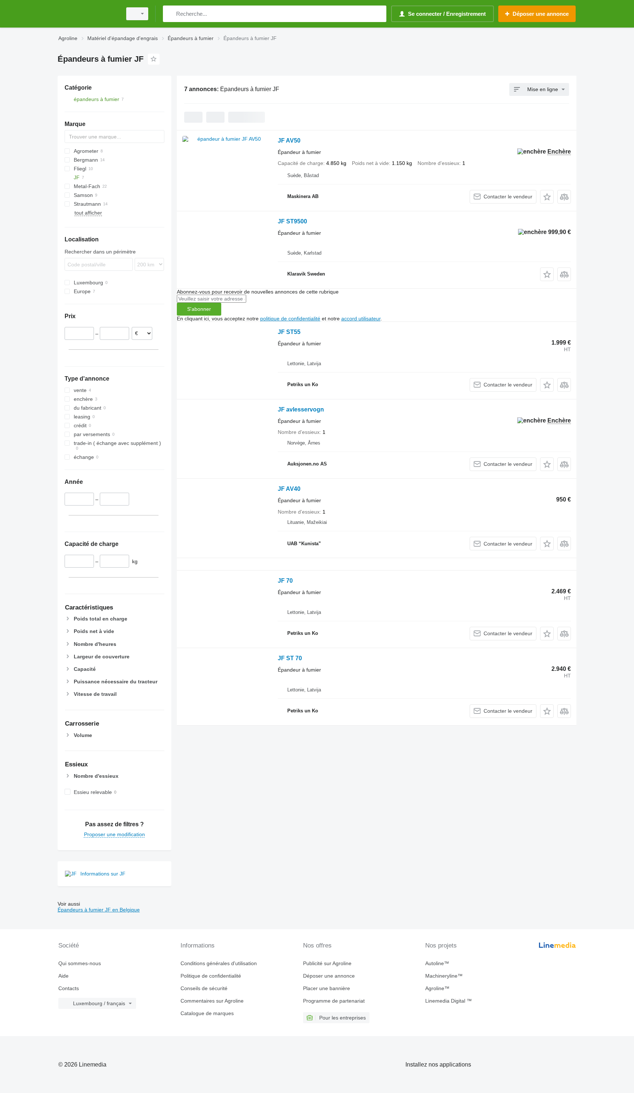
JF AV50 (289, 140)
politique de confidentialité (290, 318)
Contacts (68, 988)
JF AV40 (289, 489)
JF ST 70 (290, 658)
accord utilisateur (360, 318)
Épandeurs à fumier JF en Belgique (99, 910)
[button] (547, 197)
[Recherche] (170, 13)
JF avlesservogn (301, 409)
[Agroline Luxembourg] (87, 14)
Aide (63, 976)
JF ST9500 (292, 221)
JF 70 (285, 581)
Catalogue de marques (207, 1013)
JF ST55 (289, 332)
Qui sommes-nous (79, 963)
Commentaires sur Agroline (212, 1001)
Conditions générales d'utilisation (219, 963)
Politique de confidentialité (211, 976)
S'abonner (199, 309)
